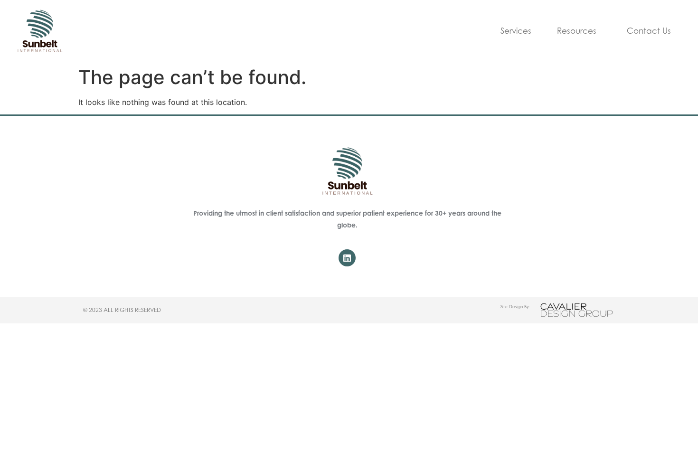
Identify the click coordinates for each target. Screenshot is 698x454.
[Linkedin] (347, 257)
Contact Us (649, 31)
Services (515, 31)
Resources (576, 31)
